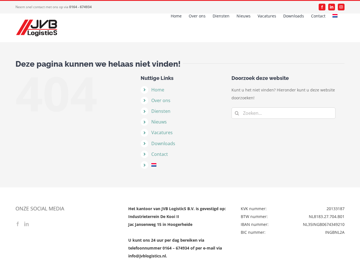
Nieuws (159, 122)
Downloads (163, 143)
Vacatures (162, 132)
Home (157, 90)
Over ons (160, 100)
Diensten (160, 111)
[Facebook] (17, 224)
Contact (159, 154)
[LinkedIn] (26, 224)
